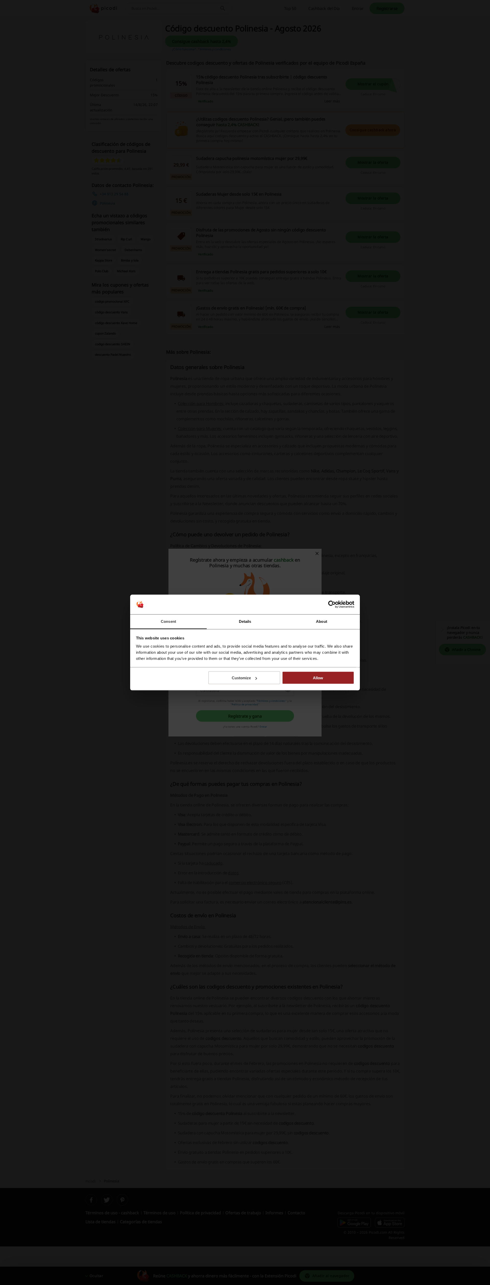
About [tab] (321, 621)
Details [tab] (245, 621)
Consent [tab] (168, 621)
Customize (241, 678)
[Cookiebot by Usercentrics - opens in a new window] (332, 604)
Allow (318, 678)
